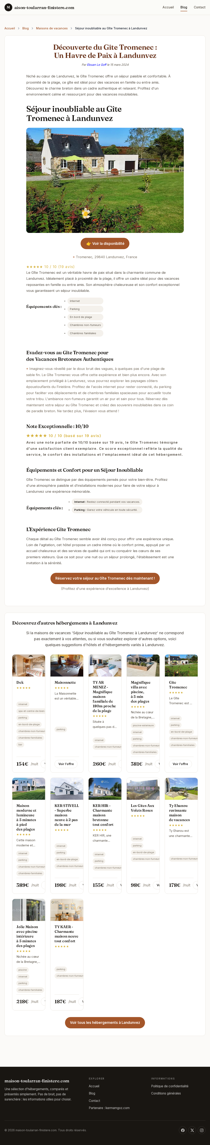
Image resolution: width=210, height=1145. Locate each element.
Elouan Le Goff (96, 64)
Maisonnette (65, 682)
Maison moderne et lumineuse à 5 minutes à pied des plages (26, 817)
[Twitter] (192, 1130)
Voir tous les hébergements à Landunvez (105, 1023)
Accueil (168, 7)
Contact (199, 7)
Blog (183, 7)
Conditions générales (166, 1093)
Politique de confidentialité (169, 1086)
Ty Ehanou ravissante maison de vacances (179, 812)
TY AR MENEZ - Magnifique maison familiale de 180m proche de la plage (104, 696)
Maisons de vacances (52, 28)
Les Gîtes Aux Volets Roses (142, 807)
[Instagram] (201, 1130)
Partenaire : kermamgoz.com (109, 1108)
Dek (19, 682)
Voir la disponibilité (105, 243)
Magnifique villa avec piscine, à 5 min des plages (140, 691)
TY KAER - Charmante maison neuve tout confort (66, 934)
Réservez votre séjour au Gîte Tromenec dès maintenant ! (105, 578)
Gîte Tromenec (178, 684)
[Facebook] (183, 1130)
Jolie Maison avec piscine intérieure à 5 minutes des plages (27, 936)
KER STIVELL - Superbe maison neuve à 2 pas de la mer (67, 814)
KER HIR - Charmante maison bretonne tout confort (103, 814)
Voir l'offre (66, 764)
